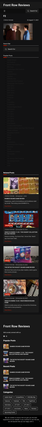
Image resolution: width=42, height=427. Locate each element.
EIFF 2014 (10, 90)
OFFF (9, 140)
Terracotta (11, 154)
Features (10, 95)
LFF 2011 (10, 112)
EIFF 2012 (10, 86)
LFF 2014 (10, 119)
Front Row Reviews (16, 5)
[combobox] (32, 11)
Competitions (12, 74)
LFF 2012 (10, 114)
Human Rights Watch (14, 107)
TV (8, 156)
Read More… (8, 206)
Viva (8, 163)
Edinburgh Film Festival (15, 83)
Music (9, 135)
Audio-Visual (11, 60)
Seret (9, 149)
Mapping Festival (13, 133)
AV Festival (11, 62)
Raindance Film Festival (15, 144)
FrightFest (10, 105)
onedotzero (11, 142)
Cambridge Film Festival (15, 69)
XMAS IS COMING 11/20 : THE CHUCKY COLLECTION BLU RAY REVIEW (21, 233)
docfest (10, 76)
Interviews (11, 109)
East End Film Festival (15, 81)
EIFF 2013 (10, 88)
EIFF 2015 (10, 93)
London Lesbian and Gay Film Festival (20, 128)
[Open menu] (4, 11)
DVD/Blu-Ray (11, 79)
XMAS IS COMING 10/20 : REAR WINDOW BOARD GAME (19, 301)
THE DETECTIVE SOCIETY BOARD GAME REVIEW (20, 267)
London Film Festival (14, 126)
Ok (21, 424)
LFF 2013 (10, 116)
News (9, 137)
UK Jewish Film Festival (15, 158)
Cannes (10, 72)
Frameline (10, 102)
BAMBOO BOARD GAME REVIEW (14, 198)
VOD (8, 166)
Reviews (10, 147)
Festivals (10, 97)
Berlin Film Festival (14, 65)
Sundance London (13, 151)
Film (8, 100)
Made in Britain (12, 130)
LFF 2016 (10, 121)
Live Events (11, 123)
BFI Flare (10, 67)
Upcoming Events (13, 161)
